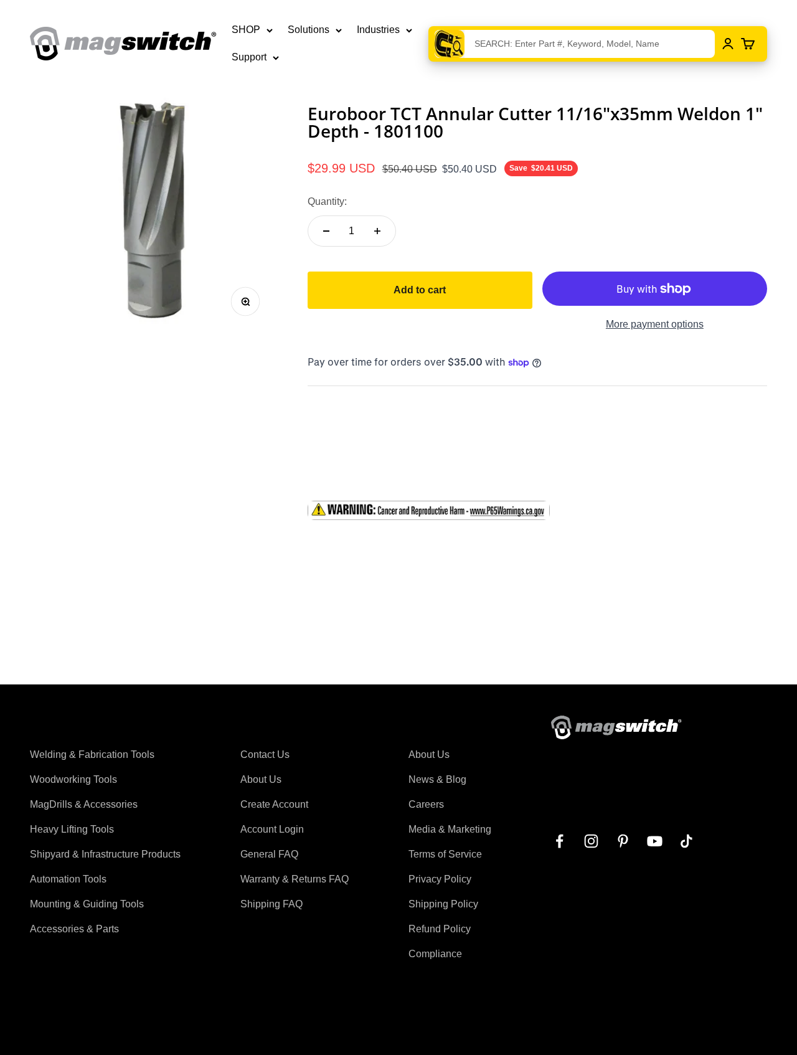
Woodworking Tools (73, 779)
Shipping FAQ (271, 904)
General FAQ (269, 854)
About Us (260, 779)
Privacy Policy (439, 879)
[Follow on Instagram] (591, 841)
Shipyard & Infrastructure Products (105, 854)
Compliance (435, 954)
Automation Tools (68, 879)
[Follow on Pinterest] (623, 841)
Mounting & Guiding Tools (87, 904)
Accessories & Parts (74, 929)
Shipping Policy (443, 904)
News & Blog (437, 779)
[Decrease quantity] (326, 231)
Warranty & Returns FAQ (294, 879)
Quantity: (327, 201)
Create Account (274, 804)
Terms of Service (445, 854)
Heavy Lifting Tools (72, 829)
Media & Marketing (449, 829)
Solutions (308, 29)
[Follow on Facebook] (559, 841)
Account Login (272, 829)
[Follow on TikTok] (686, 841)
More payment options (655, 324)
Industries (378, 29)
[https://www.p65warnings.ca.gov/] (537, 510)
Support (249, 57)
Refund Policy (439, 929)
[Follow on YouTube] (654, 841)
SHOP (246, 29)
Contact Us (265, 754)
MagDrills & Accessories (84, 804)
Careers (426, 804)
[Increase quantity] (377, 231)
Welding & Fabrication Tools (92, 754)
